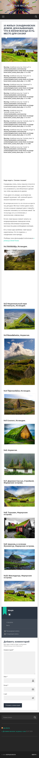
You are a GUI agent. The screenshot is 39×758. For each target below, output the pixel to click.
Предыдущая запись (13, 631)
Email (6, 685)
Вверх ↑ (34, 754)
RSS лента (6, 728)
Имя (6, 676)
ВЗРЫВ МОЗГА (20, 5)
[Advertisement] (19, 166)
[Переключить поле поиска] (36, 16)
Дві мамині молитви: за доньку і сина (14, 731)
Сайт (5, 694)
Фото (8, 625)
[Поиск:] (19, 717)
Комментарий (9, 650)
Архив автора (9, 614)
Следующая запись (12, 634)
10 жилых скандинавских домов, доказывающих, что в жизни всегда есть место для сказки (19, 29)
